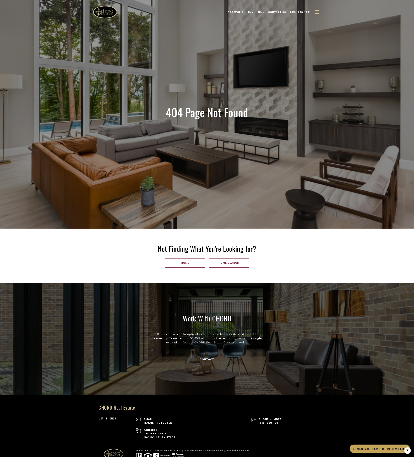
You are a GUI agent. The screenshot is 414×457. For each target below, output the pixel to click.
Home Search (228, 262)
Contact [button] (207, 359)
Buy (250, 12)
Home (185, 262)
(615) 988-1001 (269, 422)
